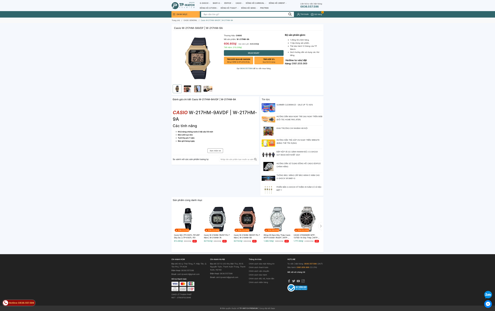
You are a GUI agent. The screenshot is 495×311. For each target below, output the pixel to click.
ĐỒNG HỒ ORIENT (277, 3)
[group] (197, 58)
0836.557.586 (311, 5)
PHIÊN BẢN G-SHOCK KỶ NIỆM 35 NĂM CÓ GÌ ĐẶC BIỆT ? (299, 188)
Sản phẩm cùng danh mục (187, 200)
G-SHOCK (204, 3)
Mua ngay (253, 53)
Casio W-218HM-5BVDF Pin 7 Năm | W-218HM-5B (247, 236)
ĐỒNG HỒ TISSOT (229, 8)
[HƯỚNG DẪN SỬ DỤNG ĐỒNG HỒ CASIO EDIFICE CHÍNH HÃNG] (268, 166)
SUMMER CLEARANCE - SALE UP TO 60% (295, 105)
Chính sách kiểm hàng (258, 282)
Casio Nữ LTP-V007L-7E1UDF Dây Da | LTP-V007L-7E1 (187, 236)
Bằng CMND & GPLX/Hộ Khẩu (238, 60)
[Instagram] (303, 281)
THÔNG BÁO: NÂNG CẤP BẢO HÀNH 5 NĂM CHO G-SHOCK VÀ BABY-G (298, 176)
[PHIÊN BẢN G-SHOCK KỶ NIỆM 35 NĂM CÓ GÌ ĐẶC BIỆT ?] (268, 190)
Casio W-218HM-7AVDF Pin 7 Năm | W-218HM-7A (217, 236)
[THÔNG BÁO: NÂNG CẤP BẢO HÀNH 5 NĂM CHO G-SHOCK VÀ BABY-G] (268, 178)
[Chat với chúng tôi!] (488, 304)
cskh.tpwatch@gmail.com (188, 274)
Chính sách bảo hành (258, 275)
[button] (320, 226)
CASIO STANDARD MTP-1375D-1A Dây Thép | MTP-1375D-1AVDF (306, 236)
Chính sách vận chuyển (259, 271)
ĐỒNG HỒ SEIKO (248, 8)
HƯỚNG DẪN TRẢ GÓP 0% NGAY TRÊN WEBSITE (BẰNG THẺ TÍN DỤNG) (298, 141)
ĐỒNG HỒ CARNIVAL (255, 3)
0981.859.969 (303, 267)
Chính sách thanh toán (258, 267)
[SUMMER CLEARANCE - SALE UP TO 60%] (268, 107)
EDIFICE (228, 3)
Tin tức (266, 99)
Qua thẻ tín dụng (269, 60)
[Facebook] (289, 281)
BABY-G (216, 3)
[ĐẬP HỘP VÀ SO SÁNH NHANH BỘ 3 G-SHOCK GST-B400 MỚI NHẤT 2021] (268, 154)
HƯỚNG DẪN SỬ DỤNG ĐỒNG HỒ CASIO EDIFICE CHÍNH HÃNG (299, 165)
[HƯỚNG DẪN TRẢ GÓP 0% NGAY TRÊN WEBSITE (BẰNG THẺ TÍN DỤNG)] (268, 142)
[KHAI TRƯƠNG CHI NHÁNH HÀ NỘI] (268, 131)
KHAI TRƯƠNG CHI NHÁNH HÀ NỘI (292, 128)
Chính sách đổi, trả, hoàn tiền (261, 278)
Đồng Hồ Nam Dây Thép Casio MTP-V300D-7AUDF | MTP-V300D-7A (277, 236)
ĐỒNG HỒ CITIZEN (208, 8)
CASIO (239, 3)
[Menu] (174, 14)
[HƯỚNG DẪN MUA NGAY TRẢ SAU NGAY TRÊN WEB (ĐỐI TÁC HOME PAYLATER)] (268, 119)
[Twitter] (293, 281)
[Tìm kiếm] (290, 14)
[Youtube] (298, 281)
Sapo (273, 308)
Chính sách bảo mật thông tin (261, 264)
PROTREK (264, 8)
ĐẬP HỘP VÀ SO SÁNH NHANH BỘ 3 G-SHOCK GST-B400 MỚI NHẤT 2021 (297, 153)
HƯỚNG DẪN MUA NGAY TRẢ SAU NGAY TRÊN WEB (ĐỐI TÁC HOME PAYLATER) (299, 118)
